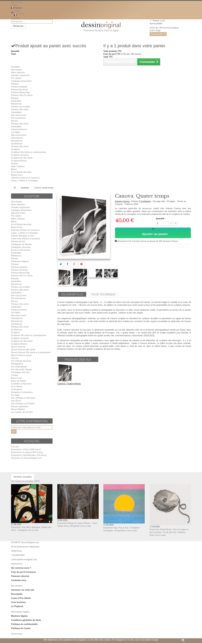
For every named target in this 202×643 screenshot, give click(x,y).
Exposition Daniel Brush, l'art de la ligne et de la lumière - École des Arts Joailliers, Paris (169, 532)
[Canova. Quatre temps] (64, 277)
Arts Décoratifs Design (21, 369)
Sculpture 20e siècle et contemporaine (28, 152)
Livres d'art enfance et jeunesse (25, 238)
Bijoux (14, 169)
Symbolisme (16, 143)
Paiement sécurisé (20, 576)
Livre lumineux (18, 602)
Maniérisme (16, 104)
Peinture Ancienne (19, 89)
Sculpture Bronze (19, 160)
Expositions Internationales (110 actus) (29, 455)
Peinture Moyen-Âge (20, 92)
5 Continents (145, 201)
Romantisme (17, 141)
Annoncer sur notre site (22, 590)
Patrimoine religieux (20, 261)
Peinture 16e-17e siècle (22, 95)
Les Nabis (15, 132)
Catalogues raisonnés (21, 247)
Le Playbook (17, 606)
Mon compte (16, 2)
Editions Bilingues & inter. (23, 236)
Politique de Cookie (20, 628)
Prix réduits (16, 78)
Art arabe (15, 395)
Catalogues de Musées (21, 244)
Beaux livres (16, 175)
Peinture (15, 84)
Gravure (14, 358)
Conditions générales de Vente (26, 620)
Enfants (14, 163)
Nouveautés (16, 69)
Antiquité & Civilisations (22, 392)
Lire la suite (33, 530)
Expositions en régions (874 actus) (27, 452)
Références (16, 255)
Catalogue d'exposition (21, 81)
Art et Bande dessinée (21, 172)
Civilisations (16, 389)
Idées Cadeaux (18, 166)
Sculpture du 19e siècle (22, 158)
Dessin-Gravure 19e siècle (23, 349)
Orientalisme (17, 138)
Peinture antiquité (19, 87)
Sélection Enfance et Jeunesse (25, 178)
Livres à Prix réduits (21, 598)
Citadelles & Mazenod (21, 384)
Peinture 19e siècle (20, 123)
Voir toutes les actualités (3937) (25, 481)
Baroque (15, 98)
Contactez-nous (18, 580)
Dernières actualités (23, 477)
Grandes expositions (20, 75)
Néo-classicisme (18, 115)
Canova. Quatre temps (69, 383)
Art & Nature (16, 386)
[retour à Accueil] (15, 188)
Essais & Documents (20, 250)
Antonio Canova (122, 201)
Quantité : (160, 218)
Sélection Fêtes (18, 213)
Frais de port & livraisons (23, 572)
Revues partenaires (20, 406)
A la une (14, 446)
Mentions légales (19, 616)
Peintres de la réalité (20, 106)
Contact (14, 5)
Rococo (14, 121)
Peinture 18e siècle (20, 109)
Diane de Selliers (19, 381)
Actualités (15, 18)
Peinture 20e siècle (20, 146)
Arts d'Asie (16, 401)
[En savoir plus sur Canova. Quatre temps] (65, 373)
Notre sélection (18, 72)
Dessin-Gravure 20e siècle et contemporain (30, 352)
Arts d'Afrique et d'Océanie (23, 398)
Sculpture (15, 149)
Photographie (17, 364)
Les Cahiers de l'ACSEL (22, 412)
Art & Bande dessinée (21, 361)
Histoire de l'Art (18, 241)
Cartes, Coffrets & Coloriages (24, 180)
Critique (14, 375)
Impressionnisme (19, 129)
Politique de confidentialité (24, 624)
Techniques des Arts (20, 372)
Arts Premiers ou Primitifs (23, 403)
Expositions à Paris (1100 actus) (26, 449)
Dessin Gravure (18, 347)
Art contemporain (19, 366)
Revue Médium (18, 409)
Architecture (16, 329)
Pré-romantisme (18, 118)
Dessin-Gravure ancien (21, 355)
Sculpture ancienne (20, 155)
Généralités (16, 101)
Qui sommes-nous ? (21, 568)
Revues (14, 258)
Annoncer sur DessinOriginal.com (26, 458)
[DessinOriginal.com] (101, 25)
